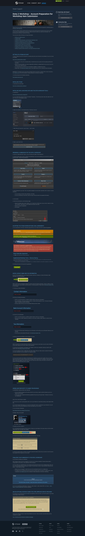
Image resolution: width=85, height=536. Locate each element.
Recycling (51, 531)
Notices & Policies (60, 529)
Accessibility (59, 527)
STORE (28, 3)
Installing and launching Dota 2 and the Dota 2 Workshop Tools (26, 40)
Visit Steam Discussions (65, 26)
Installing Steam (18, 38)
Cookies (58, 531)
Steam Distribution (42, 531)
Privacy (58, 525)
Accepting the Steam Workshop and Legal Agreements (24, 42)
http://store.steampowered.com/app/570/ (20, 94)
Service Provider (27, 493)
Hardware (51, 529)
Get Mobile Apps (70, 527)
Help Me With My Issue (65, 17)
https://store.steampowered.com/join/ (19, 59)
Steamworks (41, 529)
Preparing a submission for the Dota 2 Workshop (23, 41)
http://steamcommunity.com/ (18, 77)
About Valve (51, 525)
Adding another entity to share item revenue (23, 45)
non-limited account (16, 72)
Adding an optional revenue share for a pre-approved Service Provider (27, 48)
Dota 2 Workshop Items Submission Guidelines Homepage (23, 517)
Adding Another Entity (23, 348)
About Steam (41, 525)
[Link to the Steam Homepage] (19, 3)
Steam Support (17, 9)
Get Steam (69, 525)
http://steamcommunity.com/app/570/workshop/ (21, 410)
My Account (69, 531)
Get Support (69, 529)
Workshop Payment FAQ (26, 68)
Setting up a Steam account (20, 37)
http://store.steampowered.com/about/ (19, 85)
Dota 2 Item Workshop (18, 28)
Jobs (50, 527)
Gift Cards (40, 533)
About (39, 3)
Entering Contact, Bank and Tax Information (23, 44)
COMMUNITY (34, 3)
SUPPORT (44, 3)
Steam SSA (41, 527)
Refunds (58, 533)
